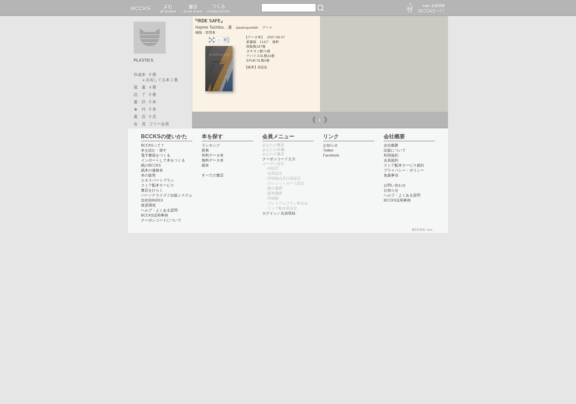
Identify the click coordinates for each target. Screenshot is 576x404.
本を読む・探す (154, 150)
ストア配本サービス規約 (404, 165)
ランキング (211, 145)
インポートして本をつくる (163, 160)
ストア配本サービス (157, 185)
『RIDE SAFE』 (209, 20)
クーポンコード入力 (278, 159)
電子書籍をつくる (155, 155)
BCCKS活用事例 (154, 215)
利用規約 (391, 155)
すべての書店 (213, 175)
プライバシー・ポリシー (404, 170)
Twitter (328, 150)
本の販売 (148, 175)
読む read (168, 8)
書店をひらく (152, 190)
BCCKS (142, 8)
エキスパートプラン (157, 180)
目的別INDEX (152, 200)
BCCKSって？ (152, 145)
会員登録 (438, 5)
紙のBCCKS (151, 165)
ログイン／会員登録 (278, 213)
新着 (205, 150)
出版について (395, 150)
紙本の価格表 (152, 170)
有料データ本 (213, 155)
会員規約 (391, 160)
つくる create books (218, 8)
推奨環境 (148, 205)
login (426, 5)
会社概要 (391, 145)
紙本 (205, 165)
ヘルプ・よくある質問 (159, 210)
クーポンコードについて (161, 220)
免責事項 (391, 175)
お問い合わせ (395, 185)
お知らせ (330, 145)
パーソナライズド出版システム (166, 195)
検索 (320, 8)
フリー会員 (159, 124)
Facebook (331, 155)
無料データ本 (213, 160)
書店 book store (192, 8)
